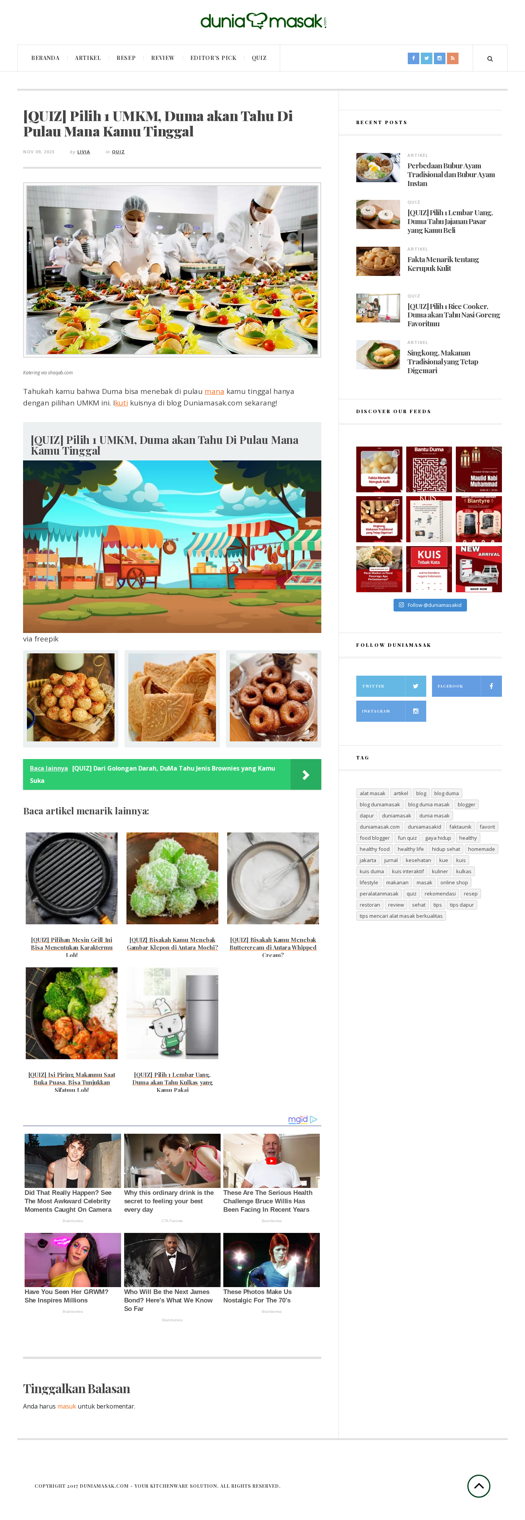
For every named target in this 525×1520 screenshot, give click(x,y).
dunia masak (434, 815)
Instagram (376, 711)
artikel (401, 793)
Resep (126, 57)
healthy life (411, 849)
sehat (418, 904)
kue (443, 860)
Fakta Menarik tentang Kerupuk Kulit (443, 263)
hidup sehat (446, 849)
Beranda (45, 57)
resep (471, 893)
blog (421, 793)
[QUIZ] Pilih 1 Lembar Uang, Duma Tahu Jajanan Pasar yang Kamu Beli (450, 221)
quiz (412, 893)
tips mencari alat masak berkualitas (401, 915)
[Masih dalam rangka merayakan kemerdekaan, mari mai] (429, 569)
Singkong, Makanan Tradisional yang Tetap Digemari (442, 361)
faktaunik (460, 826)
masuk (66, 1406)
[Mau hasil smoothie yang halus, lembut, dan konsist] (479, 519)
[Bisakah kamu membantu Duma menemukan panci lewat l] (429, 470)
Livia (83, 151)
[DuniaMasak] (262, 21)
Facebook (450, 686)
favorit (487, 826)
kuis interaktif (408, 871)
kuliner (440, 871)
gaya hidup (438, 837)
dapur (367, 815)
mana (214, 391)
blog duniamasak (380, 804)
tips (438, 904)
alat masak (372, 793)
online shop (454, 882)
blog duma (446, 793)
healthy (468, 837)
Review (162, 57)
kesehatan (418, 860)
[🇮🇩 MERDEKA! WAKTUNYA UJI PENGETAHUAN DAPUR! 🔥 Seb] (429, 519)
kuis (461, 860)
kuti (121, 403)
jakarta (368, 860)
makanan (397, 882)
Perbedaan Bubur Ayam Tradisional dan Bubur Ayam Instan (451, 174)
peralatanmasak (379, 893)
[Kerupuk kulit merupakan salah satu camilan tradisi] (379, 470)
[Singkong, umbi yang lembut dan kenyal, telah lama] (379, 519)
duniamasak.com (380, 826)
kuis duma (372, 871)
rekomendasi (440, 893)
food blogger (375, 837)
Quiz (259, 57)
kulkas (464, 871)
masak (424, 882)
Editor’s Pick (213, 57)
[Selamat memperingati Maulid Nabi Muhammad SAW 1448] (479, 470)
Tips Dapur (462, 904)
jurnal (391, 860)
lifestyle (369, 882)
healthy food (375, 849)
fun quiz (407, 837)
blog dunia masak (429, 804)
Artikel (88, 57)
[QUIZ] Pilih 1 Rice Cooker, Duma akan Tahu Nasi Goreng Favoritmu (453, 315)
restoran (370, 904)
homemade (481, 849)
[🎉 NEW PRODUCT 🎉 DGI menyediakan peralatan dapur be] (479, 569)
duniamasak (396, 815)
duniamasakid (424, 826)
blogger (466, 804)
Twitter (373, 686)
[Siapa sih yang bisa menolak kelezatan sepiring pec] (379, 569)
